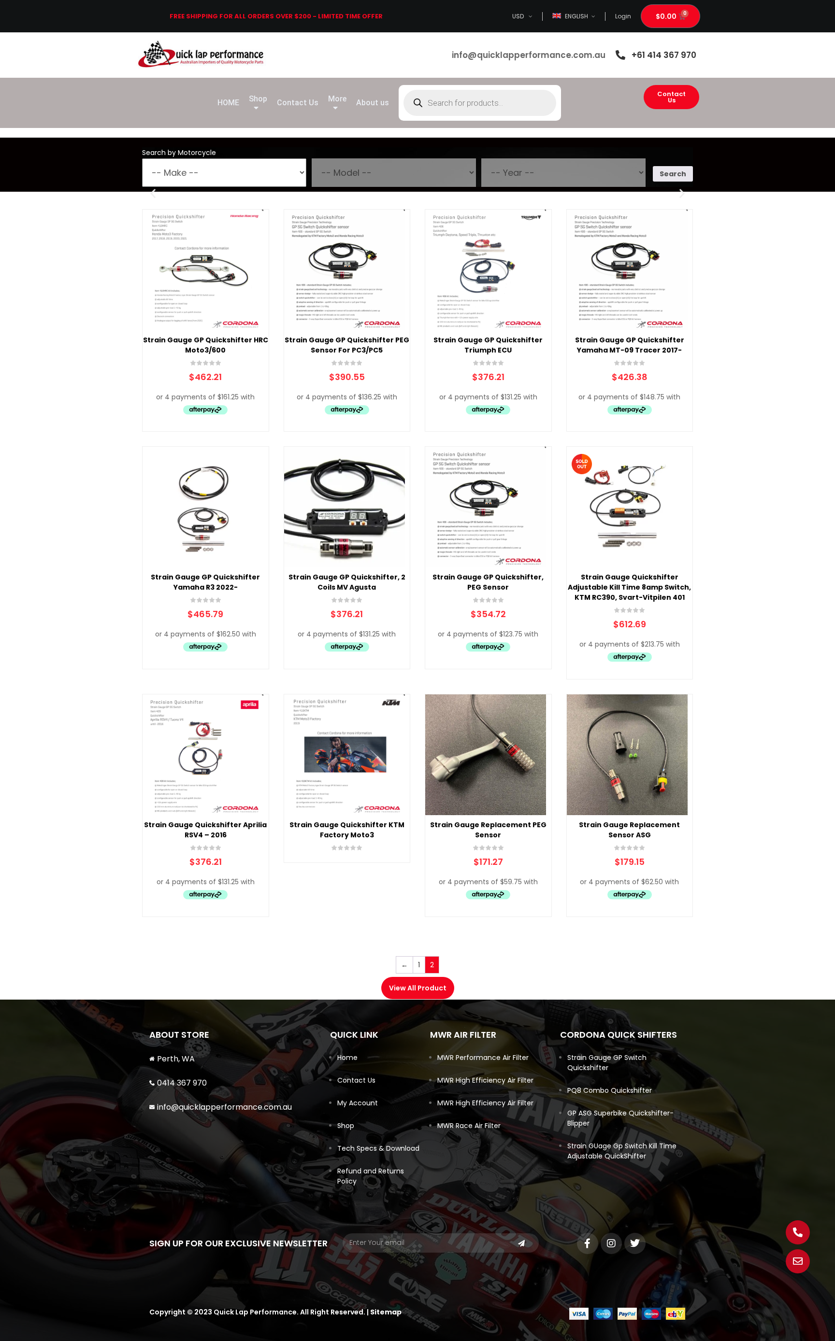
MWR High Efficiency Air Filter (485, 1080)
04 (162, 1082)
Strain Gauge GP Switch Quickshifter (607, 1063)
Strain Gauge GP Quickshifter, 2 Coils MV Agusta (346, 582)
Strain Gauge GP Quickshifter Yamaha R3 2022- (205, 582)
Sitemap (386, 1312)
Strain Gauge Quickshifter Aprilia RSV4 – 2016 (205, 830)
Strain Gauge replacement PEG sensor (488, 830)
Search (673, 174)
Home (347, 1057)
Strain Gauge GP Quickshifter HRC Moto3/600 (205, 345)
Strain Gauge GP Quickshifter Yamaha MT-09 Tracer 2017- (629, 345)
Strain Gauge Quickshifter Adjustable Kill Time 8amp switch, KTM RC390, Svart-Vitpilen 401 (629, 587)
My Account (357, 1103)
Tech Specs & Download (378, 1148)
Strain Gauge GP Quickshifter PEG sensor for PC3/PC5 (347, 345)
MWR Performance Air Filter (483, 1057)
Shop (345, 1125)
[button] (153, 193)
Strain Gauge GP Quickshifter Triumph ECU (488, 345)
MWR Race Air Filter (469, 1125)
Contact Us (356, 1080)
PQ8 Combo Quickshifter (609, 1090)
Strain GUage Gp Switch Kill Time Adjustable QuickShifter (622, 1151)
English (576, 16)
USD (518, 16)
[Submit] (521, 1243)
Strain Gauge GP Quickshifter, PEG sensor (488, 582)
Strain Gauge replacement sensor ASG (629, 830)
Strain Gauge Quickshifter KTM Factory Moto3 (346, 830)
